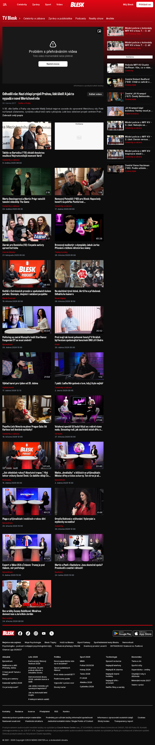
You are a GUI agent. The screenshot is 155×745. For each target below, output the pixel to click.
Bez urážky (7, 618)
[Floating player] (99, 31)
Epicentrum (7, 344)
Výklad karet (8, 387)
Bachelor (59, 572)
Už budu (58, 434)
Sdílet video (95, 94)
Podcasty (6, 480)
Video (59, 4)
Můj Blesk (128, 4)
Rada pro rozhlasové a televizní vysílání (131, 730)
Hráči (57, 344)
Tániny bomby (61, 252)
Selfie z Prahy (24, 103)
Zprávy (36, 4)
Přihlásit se (145, 4)
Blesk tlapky (60, 298)
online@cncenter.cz (11, 730)
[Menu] (5, 5)
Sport (48, 4)
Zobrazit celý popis (12, 115)
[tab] (11, 18)
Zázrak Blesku (8, 252)
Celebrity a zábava (10, 160)
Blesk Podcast (8, 298)
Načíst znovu (53, 64)
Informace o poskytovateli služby (89, 86)
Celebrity (22, 4)
